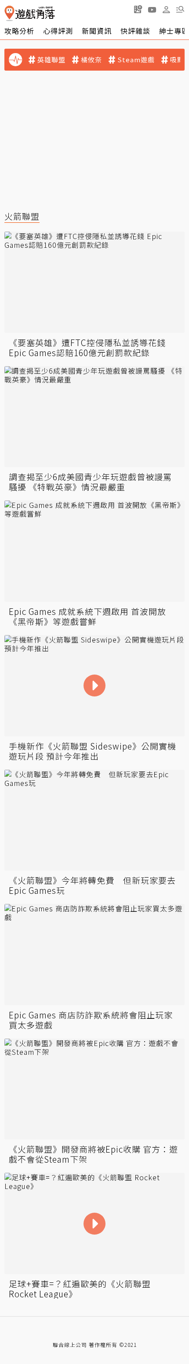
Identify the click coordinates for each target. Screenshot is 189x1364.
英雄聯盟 (51, 59)
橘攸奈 (91, 59)
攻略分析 (19, 30)
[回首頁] (29, 13)
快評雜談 (135, 30)
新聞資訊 (97, 30)
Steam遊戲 (136, 59)
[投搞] (138, 9)
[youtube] (152, 9)
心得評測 (58, 30)
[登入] (166, 9)
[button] (180, 9)
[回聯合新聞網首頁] (9, 13)
